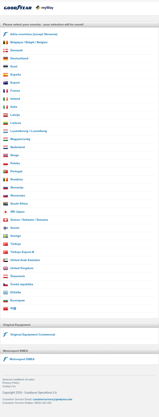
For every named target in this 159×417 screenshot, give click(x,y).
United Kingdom (21, 268)
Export (15, 82)
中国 (13, 308)
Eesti (13, 66)
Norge (14, 155)
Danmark (16, 50)
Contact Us (9, 386)
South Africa (19, 203)
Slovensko (17, 195)
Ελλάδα (15, 292)
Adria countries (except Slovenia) (33, 34)
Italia (13, 106)
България (17, 300)
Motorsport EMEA (21, 359)
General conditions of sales (18, 379)
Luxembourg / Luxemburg (28, 131)
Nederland (17, 147)
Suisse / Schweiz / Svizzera (29, 219)
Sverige (15, 235)
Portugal (16, 171)
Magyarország (20, 139)
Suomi (14, 227)
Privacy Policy (10, 382)
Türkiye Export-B (22, 252)
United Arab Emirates (25, 260)
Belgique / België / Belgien (29, 42)
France (15, 90)
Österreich (17, 276)
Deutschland (19, 58)
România (16, 179)
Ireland (15, 98)
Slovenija (16, 187)
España (15, 74)
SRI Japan (17, 211)
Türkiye (15, 244)
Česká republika (21, 284)
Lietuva (15, 123)
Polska (15, 163)
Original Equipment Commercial (32, 334)
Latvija (15, 114)
